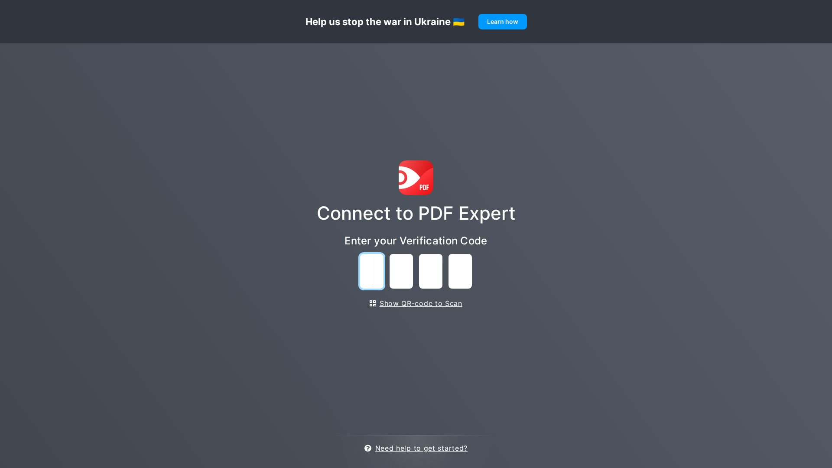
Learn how (502, 21)
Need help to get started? (421, 448)
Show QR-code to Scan (421, 303)
